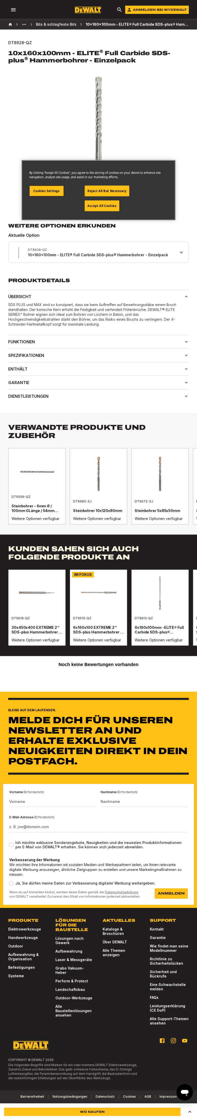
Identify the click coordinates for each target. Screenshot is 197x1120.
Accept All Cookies (101, 206)
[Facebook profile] (162, 1041)
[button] (190, 1112)
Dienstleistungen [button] (28, 396)
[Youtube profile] (185, 1041)
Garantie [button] (18, 382)
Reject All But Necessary (106, 191)
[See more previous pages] (24, 24)
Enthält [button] (17, 369)
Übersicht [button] (19, 296)
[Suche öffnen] (119, 10)
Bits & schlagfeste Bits (56, 24)
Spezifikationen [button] (26, 355)
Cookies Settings (46, 191)
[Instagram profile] (173, 1041)
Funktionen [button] (21, 341)
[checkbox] (11, 845)
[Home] (10, 24)
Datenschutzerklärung (121, 892)
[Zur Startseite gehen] (88, 9)
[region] (98, 491)
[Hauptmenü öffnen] (13, 10)
